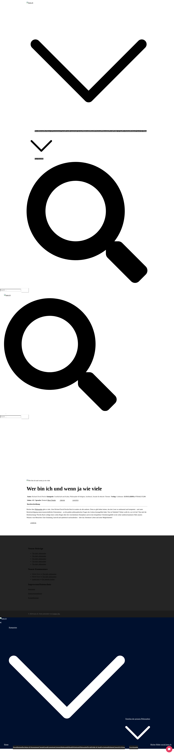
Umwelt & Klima (141, 131)
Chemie (62, 131)
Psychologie (126, 131)
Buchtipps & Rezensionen (52, 131)
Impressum (31, 589)
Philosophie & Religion (77, 496)
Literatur (79, 131)
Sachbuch (89, 496)
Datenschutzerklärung (35, 593)
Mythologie (97, 131)
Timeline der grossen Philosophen (41, 134)
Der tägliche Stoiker (48, 579)
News (36, 131)
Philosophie (105, 131)
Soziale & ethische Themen (101, 496)
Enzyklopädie (39, 159)
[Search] (25, 290)
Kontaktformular (33, 598)
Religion (133, 131)
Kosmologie (73, 131)
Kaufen (75, 500)
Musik (92, 131)
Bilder (59, 156)
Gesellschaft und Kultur (61, 496)
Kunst (67, 131)
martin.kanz (36, 579)
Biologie (41, 131)
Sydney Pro (56, 614)
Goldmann (119, 496)
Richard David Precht (39, 496)
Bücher (54, 156)
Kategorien (34, 11)
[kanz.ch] (30, 3)
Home (33, 8)
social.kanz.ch (66, 156)
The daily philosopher (39, 553)
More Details (51, 500)
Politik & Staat (117, 131)
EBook (62, 500)
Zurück (33, 523)
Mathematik (86, 131)
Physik (111, 131)
